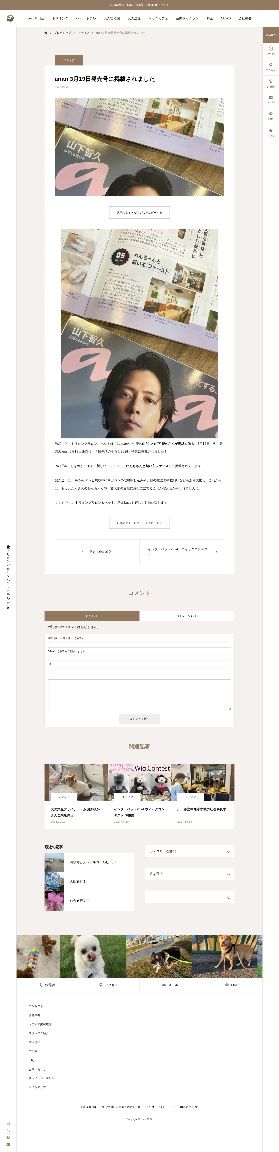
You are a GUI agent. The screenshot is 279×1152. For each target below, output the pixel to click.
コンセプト (36, 1006)
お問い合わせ (37, 1069)
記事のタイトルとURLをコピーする (139, 212)
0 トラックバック (187, 616)
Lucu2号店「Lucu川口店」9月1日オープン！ (139, 5)
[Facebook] (8, 1137)
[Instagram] (8, 1122)
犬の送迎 (134, 18)
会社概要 (245, 18)
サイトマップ (37, 1087)
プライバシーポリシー (43, 1078)
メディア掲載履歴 (40, 1024)
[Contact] (8, 1144)
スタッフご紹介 (39, 1033)
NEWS (226, 18)
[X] (8, 1130)
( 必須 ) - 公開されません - (67, 651)
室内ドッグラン (187, 18)
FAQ (32, 1060)
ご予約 (33, 1051)
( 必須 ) (65, 638)
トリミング (60, 18)
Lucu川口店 (35, 18)
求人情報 (34, 1042)
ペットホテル (86, 18)
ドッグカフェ (158, 18)
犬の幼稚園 (112, 18)
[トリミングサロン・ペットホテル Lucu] (10, 18)
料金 (209, 18)
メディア (69, 60)
